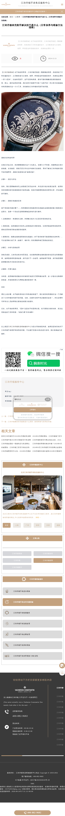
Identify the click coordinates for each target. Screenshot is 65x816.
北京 (6, 525)
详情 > (38, 517)
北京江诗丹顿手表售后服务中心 (32, 472)
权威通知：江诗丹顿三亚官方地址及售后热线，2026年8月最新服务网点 (27, 447)
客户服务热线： (33, 776)
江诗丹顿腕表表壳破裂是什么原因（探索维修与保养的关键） (30, 421)
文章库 (17, 17)
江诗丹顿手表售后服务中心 (35, 3)
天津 (48, 525)
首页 (11, 17)
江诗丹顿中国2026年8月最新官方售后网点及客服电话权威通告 (24, 440)
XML (32, 783)
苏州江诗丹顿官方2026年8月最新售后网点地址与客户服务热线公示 (26, 436)
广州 (27, 525)
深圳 (37, 525)
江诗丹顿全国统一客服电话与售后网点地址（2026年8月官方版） (25, 443)
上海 (17, 525)
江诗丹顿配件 (17, 567)
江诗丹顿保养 (48, 553)
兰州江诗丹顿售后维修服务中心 (19, 326)
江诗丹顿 (17, 560)
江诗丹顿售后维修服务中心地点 (27, 773)
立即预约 (33, 409)
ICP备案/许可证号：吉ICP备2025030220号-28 (32, 780)
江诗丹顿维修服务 (36, 579)
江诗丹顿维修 (8, 72)
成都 (58, 525)
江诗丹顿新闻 (48, 560)
